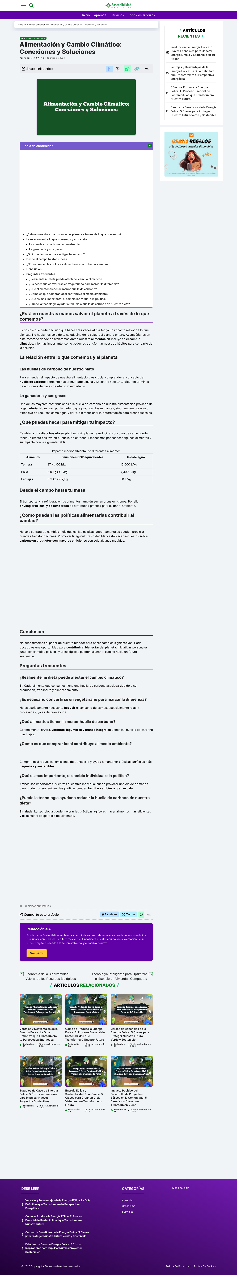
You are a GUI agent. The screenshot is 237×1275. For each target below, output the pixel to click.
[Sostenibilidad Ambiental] (118, 5)
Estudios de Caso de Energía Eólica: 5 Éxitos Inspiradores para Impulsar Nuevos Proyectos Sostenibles (39, 1096)
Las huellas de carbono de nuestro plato (55, 244)
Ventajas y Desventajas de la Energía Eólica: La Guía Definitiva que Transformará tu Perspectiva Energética (39, 1034)
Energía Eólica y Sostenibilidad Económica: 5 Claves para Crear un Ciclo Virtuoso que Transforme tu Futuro (84, 1098)
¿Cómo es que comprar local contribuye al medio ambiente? (68, 294)
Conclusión (34, 269)
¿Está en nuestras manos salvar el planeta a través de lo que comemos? (73, 234)
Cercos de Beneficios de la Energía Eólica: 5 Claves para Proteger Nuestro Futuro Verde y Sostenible (130, 1034)
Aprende (100, 15)
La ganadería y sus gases (46, 249)
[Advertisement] (86, 586)
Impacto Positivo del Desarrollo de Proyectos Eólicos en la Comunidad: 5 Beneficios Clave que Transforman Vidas (129, 1098)
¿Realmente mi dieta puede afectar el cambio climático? (65, 279)
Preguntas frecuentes (40, 274)
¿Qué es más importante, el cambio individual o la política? (67, 299)
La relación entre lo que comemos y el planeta (56, 239)
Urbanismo (128, 1206)
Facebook (111, 914)
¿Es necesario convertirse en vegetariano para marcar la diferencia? (74, 284)
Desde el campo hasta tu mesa (46, 259)
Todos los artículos (141, 15)
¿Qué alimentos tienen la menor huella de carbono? (63, 289)
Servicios (117, 15)
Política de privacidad (178, 1266)
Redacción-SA (31, 58)
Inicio (86, 15)
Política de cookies (205, 1266)
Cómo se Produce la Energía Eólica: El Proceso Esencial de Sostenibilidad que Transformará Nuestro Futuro (85, 1034)
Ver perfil (37, 953)
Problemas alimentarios (36, 24)
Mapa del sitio (180, 1188)
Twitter (130, 914)
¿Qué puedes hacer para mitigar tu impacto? (55, 254)
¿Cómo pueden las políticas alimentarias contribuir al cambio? (67, 264)
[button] (31, 5)
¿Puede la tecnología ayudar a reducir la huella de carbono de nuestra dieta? (79, 304)
